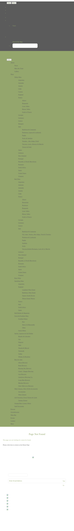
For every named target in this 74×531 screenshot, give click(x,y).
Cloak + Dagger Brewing (25, 371)
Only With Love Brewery (25, 386)
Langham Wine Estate (28, 290)
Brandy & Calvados (24, 336)
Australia (21, 83)
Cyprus (20, 92)
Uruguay (21, 176)
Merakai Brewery (23, 383)
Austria (20, 86)
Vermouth (21, 351)
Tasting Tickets (22, 400)
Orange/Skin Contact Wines (22, 403)
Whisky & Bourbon (24, 357)
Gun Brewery (22, 374)
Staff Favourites (19, 406)
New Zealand (22, 156)
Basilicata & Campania (29, 129)
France (20, 97)
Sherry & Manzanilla (28, 325)
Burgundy (25, 103)
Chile (19, 89)
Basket (13, 29)
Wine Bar (13, 415)
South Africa (22, 167)
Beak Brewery (22, 365)
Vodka (20, 354)
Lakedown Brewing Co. (25, 377)
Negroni (20, 342)
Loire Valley (25, 106)
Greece (20, 121)
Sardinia (24, 243)
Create (15, 517)
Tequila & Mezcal (23, 348)
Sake (19, 345)
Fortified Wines (22, 319)
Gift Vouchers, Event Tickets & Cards (25, 397)
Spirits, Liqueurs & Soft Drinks (23, 333)
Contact (13, 421)
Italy (19, 126)
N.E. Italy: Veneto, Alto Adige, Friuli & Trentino (36, 234)
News (16, 65)
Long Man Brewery (24, 380)
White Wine (17, 77)
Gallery (16, 71)
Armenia (21, 185)
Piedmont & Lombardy (29, 237)
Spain (20, 170)
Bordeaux (25, 205)
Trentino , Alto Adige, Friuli (30, 141)
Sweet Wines (22, 330)
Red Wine (17, 179)
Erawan (13, 409)
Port (23, 322)
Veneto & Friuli (26, 147)
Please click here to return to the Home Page (16, 445)
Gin (19, 339)
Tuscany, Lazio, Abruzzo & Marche (33, 144)
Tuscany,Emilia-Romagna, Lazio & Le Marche (36, 249)
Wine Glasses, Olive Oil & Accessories (26, 389)
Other (24, 327)
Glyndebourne (15, 412)
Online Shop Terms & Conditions (37, 469)
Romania (21, 164)
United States (22, 173)
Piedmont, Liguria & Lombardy (31, 132)
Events (13, 418)
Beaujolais (25, 202)
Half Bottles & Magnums (21, 313)
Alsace (24, 100)
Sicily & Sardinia (27, 138)
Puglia (24, 135)
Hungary (21, 124)
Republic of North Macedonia (27, 161)
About (12, 62)
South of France (27, 112)
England (20, 94)
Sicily (24, 246)
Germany (21, 118)
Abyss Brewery (23, 362)
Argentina (21, 80)
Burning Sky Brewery (24, 368)
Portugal (20, 159)
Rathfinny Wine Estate (29, 293)
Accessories (21, 392)
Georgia (20, 115)
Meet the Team (18, 68)
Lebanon (21, 153)
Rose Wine (17, 278)
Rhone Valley (26, 109)
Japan (20, 150)
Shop (12, 74)
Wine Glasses (22, 394)
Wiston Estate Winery (28, 298)
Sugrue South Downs (28, 295)
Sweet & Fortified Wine (21, 316)
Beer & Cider (18, 360)
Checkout (13, 32)
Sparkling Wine (19, 281)
